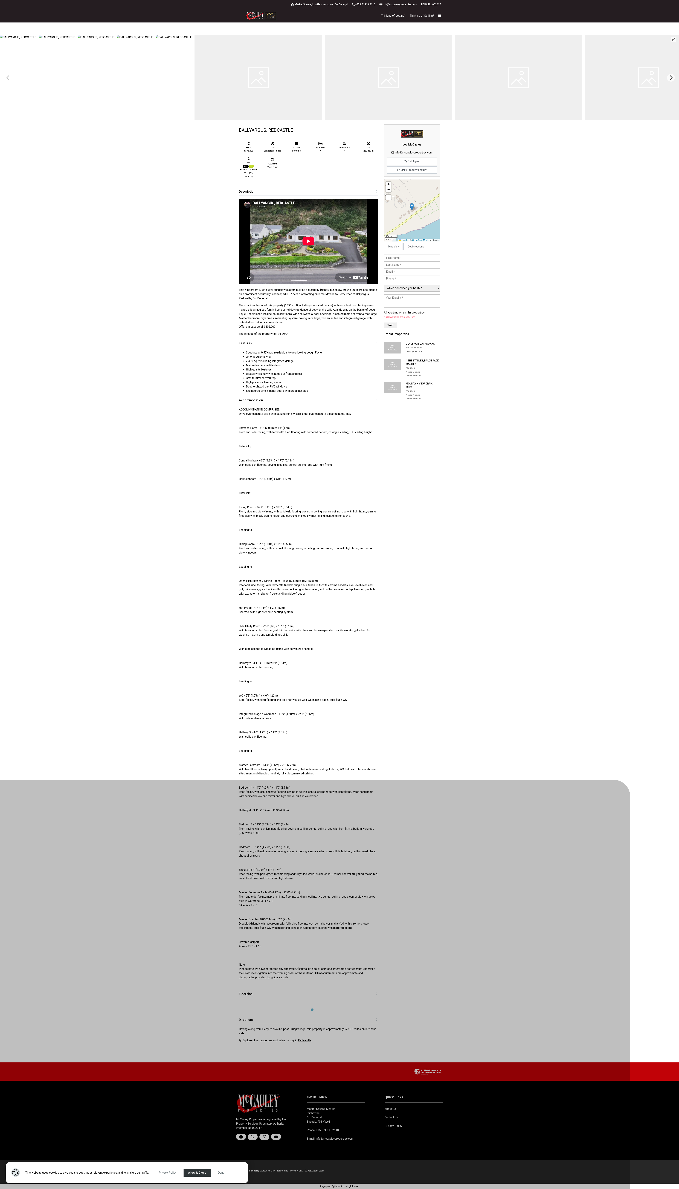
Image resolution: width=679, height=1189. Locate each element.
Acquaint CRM (268, 1171)
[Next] (671, 78)
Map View (393, 246)
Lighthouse (352, 1186)
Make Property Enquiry (413, 170)
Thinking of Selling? (422, 15)
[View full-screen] (673, 39)
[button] (412, 206)
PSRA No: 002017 (431, 4)
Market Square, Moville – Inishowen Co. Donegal (321, 4)
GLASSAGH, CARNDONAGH (421, 343)
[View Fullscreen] (388, 197)
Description (247, 191)
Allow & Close (197, 1172)
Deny (221, 1172)
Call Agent (413, 161)
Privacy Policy (167, 1172)
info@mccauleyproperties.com (399, 4)
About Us (390, 1109)
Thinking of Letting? (393, 15)
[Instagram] (264, 1137)
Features (245, 343)
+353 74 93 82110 (365, 4)
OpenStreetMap (419, 239)
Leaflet (404, 239)
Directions (246, 1020)
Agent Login (318, 1171)
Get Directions (416, 246)
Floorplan (246, 994)
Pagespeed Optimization (332, 1186)
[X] (253, 1137)
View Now (272, 167)
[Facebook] (241, 1137)
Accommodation (251, 400)
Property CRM (296, 1171)
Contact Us (391, 1117)
